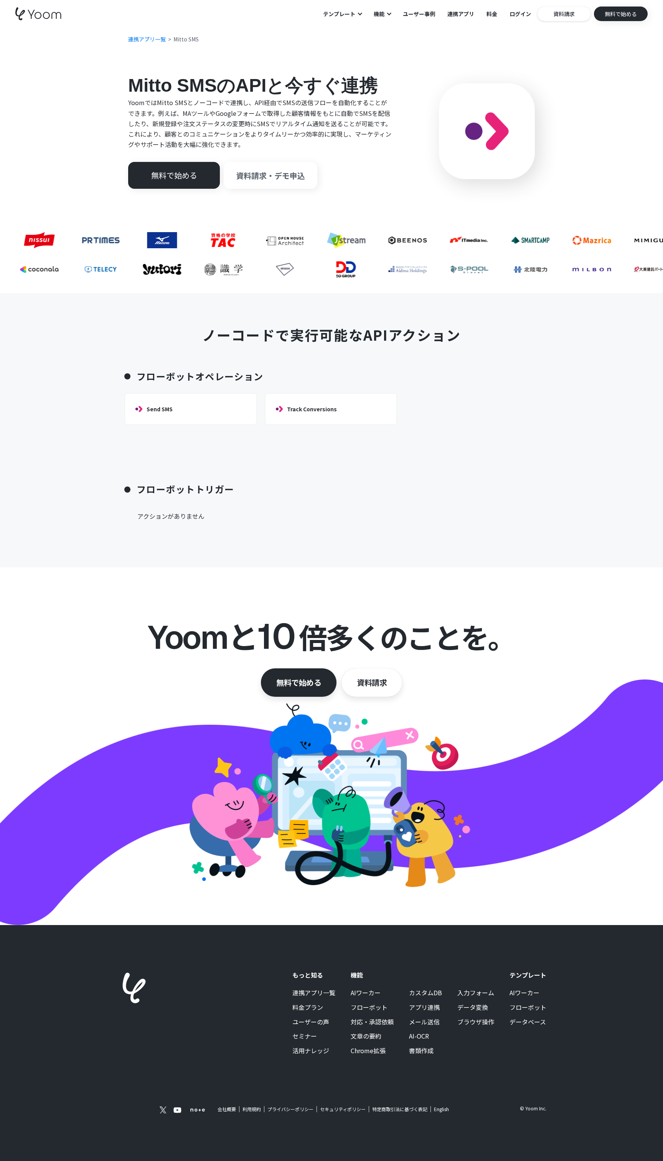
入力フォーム (475, 993)
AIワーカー (366, 993)
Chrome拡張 (368, 1051)
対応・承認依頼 (372, 1022)
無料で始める (298, 682)
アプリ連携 (424, 1007)
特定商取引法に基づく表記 (399, 1109)
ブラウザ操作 (475, 1022)
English (441, 1109)
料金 (492, 14)
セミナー (304, 1036)
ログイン (520, 14)
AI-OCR (419, 1036)
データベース (528, 1022)
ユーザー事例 (419, 14)
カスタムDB (425, 993)
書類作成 (421, 1051)
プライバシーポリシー (290, 1109)
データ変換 (472, 1007)
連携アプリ (460, 14)
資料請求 (372, 682)
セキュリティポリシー (343, 1109)
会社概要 (227, 1109)
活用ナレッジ (310, 1051)
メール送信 (424, 1022)
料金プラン (307, 1007)
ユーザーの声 (310, 1022)
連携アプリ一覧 (313, 993)
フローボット (369, 1007)
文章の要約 (366, 1036)
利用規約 (251, 1109)
